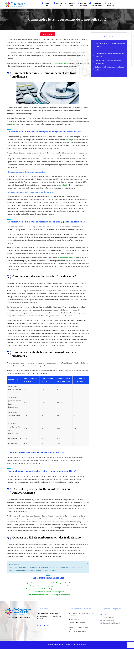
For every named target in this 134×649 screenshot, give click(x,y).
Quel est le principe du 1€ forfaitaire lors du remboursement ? (108, 61)
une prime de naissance (65, 258)
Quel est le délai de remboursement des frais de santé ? (109, 68)
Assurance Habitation (83, 4)
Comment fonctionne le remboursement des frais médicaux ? (110, 44)
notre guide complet (60, 63)
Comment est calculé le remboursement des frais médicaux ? (109, 55)
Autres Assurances (110, 4)
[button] (124, 36)
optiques (13, 124)
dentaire (68, 140)
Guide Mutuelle (20, 11)
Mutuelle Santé (46, 4)
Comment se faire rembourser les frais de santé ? (109, 50)
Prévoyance (12, 11)
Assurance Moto (71, 4)
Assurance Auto (59, 4)
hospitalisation (63, 185)
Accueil (6, 11)
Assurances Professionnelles (97, 4)
